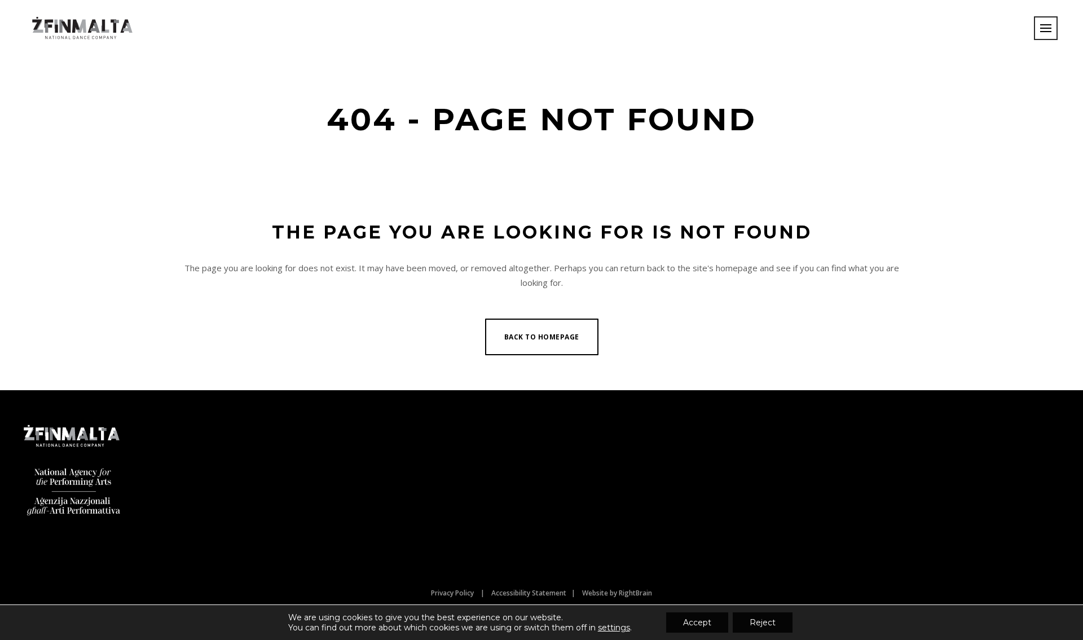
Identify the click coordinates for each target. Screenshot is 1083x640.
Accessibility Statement (528, 593)
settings (614, 628)
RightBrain (635, 593)
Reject (763, 622)
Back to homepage (541, 337)
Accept (697, 622)
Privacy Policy (452, 593)
